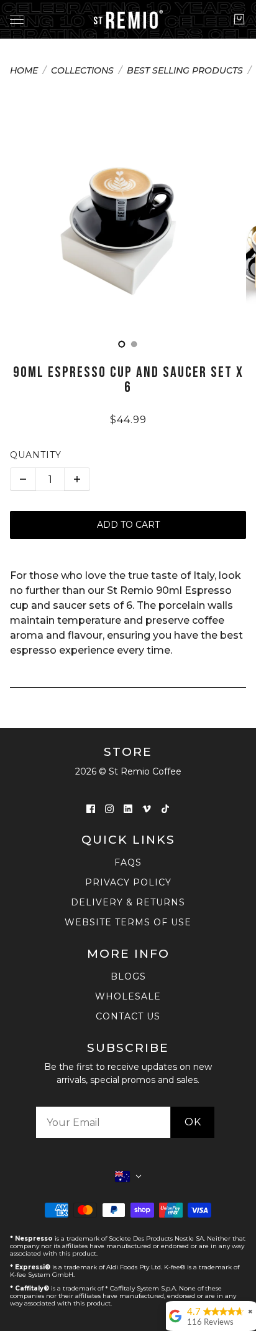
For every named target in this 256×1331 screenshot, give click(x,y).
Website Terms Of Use (128, 922)
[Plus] (77, 479)
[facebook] (90, 808)
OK (193, 1122)
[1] (134, 343)
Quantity (36, 454)
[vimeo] (146, 808)
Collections (82, 71)
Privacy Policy (128, 882)
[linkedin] (128, 808)
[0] (121, 343)
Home (24, 71)
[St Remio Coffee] (128, 19)
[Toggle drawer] (17, 20)
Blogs (128, 976)
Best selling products (185, 71)
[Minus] (23, 479)
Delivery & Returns (128, 902)
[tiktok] (165, 808)
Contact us (128, 1016)
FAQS (128, 862)
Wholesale (128, 996)
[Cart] (239, 19)
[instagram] (109, 808)
